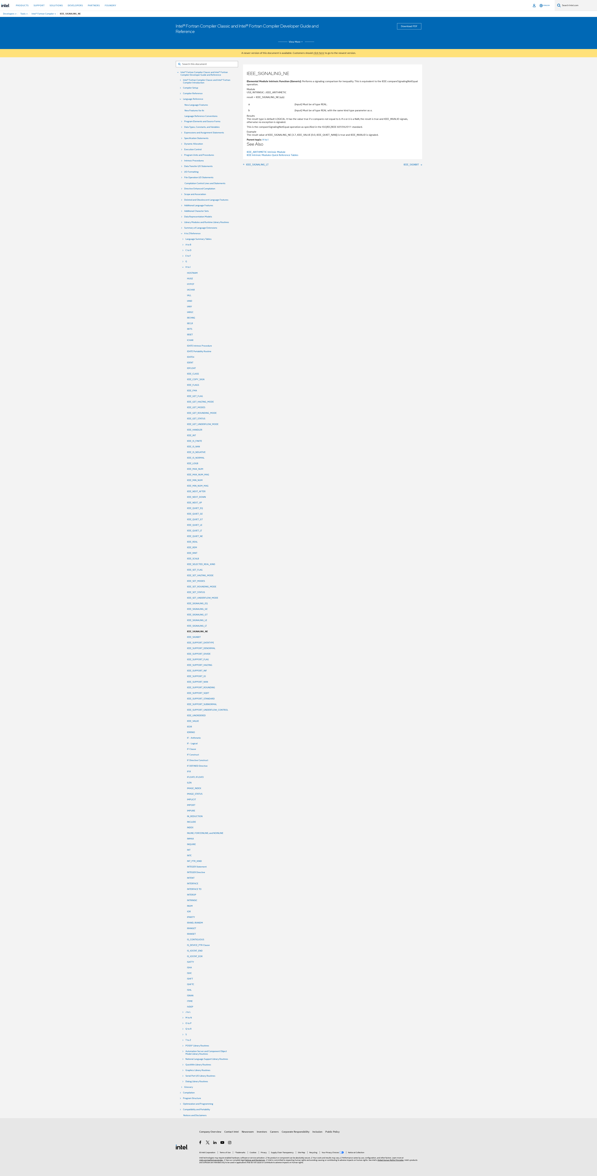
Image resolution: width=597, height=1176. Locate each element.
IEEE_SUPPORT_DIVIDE (199, 653)
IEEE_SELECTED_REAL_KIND (201, 564)
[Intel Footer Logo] (182, 1146)
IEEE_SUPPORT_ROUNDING (201, 687)
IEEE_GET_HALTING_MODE (200, 401)
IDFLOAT (191, 368)
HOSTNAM (192, 273)
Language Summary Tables (198, 239)
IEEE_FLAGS (193, 385)
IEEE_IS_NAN (193, 446)
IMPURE (191, 810)
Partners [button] (94, 5)
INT (188, 849)
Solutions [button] (56, 5)
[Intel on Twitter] (207, 1143)
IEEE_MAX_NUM (195, 469)
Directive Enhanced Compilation (199, 188)
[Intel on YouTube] (222, 1143)
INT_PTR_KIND (194, 861)
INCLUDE (191, 821)
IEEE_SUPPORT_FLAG (198, 659)
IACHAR (191, 289)
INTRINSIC (192, 900)
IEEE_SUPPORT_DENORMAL (201, 648)
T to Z (188, 1040)
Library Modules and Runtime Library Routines (206, 222)
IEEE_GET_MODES (196, 407)
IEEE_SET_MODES (196, 581)
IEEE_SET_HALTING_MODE (200, 575)
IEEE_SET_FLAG (195, 569)
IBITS (189, 329)
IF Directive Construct (197, 760)
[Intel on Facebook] (200, 1143)
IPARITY (191, 917)
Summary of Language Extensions (200, 228)
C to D (188, 250)
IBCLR (190, 323)
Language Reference (193, 99)
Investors (262, 1131)
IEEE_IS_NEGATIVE (196, 452)
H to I (188, 267)
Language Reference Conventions (201, 116)
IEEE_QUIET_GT (195, 519)
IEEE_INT (191, 435)
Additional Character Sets (196, 211)
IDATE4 (190, 357)
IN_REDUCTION (195, 816)
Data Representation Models (198, 216)
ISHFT (190, 978)
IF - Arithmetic (194, 737)
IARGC (190, 312)
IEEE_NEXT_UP (194, 502)
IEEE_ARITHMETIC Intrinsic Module (266, 152)
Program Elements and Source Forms (202, 121)
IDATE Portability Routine (199, 351)
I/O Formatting (191, 172)
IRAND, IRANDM (195, 922)
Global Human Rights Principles (390, 1160)
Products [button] (22, 5)
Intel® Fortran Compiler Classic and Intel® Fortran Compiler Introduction (206, 81)
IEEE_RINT (192, 553)
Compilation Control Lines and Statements (205, 183)
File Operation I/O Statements (198, 177)
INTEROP (191, 894)
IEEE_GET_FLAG (195, 396)
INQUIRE (191, 844)
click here (318, 53)
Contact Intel (231, 1131)
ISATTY (190, 961)
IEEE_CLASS (193, 373)
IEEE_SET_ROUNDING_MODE (201, 586)
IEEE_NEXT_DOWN (196, 497)
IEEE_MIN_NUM (195, 480)
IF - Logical (192, 743)
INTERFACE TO (194, 889)
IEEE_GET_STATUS (196, 418)
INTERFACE (192, 883)
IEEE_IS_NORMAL (195, 457)
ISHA (189, 967)
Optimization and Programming (198, 1104)
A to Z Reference (192, 233)
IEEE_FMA (192, 390)
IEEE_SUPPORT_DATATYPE (200, 642)
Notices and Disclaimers (195, 1115)
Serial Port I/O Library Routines (200, 1076)
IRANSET (191, 933)
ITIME (190, 1001)
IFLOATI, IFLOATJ (195, 777)
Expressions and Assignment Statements (204, 132)
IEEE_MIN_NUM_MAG (197, 485)
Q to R (188, 1029)
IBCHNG (191, 317)
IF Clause (191, 749)
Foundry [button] (110, 5)
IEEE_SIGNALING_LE (197, 620)
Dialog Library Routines (196, 1081)
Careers (274, 1131)
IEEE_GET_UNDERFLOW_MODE (202, 424)
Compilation (189, 1092)
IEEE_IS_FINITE (194, 441)
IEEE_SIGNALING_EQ (197, 603)
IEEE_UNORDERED (196, 715)
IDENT (190, 362)
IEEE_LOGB (192, 463)
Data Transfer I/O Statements (198, 166)
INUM (190, 905)
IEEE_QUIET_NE (195, 536)
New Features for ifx (194, 110)
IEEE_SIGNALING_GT (197, 614)
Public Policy (332, 1131)
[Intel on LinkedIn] (215, 1143)
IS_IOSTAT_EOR (195, 956)
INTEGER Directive (196, 872)
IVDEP (190, 1006)
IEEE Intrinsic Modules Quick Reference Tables (272, 155)
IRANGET (191, 928)
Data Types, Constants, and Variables (202, 127)
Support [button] (39, 5)
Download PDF (409, 26)
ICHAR (190, 340)
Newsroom (248, 1131)
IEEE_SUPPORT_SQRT (198, 693)
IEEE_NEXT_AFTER (196, 491)
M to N (188, 1017)
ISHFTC (190, 984)
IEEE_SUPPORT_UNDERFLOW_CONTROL (207, 709)
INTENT (190, 877)
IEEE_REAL (192, 541)
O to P (188, 1023)
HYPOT (190, 284)
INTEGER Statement (197, 866)
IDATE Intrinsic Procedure (199, 345)
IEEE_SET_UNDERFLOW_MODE (202, 597)
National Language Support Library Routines (206, 1059)
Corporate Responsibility (295, 1131)
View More (295, 41)
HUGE (190, 278)
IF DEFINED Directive (197, 765)
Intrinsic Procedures (194, 160)
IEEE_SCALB (193, 558)
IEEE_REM (192, 547)
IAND (189, 301)
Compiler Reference (193, 93)
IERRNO (191, 732)
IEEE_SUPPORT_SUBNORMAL (202, 704)
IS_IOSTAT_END (195, 950)
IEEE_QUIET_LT (194, 530)
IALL (189, 295)
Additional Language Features (198, 205)
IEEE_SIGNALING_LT (197, 625)
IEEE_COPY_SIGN (195, 379)
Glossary (188, 1087)
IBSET (190, 334)
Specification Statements (196, 138)
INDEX (190, 827)
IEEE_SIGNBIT (194, 637)
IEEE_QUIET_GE (195, 513)
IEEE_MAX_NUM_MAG (198, 474)
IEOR (189, 726)
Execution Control (193, 149)
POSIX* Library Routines (197, 1045)
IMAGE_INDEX (194, 788)
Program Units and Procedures (199, 155)
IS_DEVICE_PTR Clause (198, 945)
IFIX (189, 771)
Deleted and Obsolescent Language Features (206, 200)
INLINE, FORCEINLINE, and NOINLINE (205, 833)
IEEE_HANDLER (194, 429)
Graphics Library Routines (197, 1070)
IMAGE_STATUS (194, 793)
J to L (188, 1012)
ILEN (189, 782)
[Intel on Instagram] (229, 1143)
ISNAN (190, 995)
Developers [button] (75, 5)
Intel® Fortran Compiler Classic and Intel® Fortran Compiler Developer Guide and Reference (204, 73)
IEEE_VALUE (193, 721)
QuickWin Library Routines (198, 1064)
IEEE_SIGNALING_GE (197, 609)
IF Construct (193, 754)
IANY (189, 306)
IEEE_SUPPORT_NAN (197, 681)
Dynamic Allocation (193, 144)
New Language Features (196, 104)
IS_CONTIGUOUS (195, 939)
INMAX (190, 838)
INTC (189, 855)
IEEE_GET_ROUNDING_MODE (202, 413)
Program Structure (192, 1098)
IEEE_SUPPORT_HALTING (199, 665)
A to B (188, 244)
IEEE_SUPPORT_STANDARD (201, 698)
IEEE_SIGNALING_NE (197, 631)
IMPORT (191, 805)
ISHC (189, 973)
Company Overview (210, 1131)
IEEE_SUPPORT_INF (197, 670)
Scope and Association (195, 194)
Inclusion (317, 1131)
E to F (188, 256)
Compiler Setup (190, 88)
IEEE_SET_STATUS (196, 592)
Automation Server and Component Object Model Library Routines (206, 1052)
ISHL (189, 990)
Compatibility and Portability (196, 1109)
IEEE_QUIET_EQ (195, 508)
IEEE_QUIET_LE (194, 525)
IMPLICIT (191, 799)
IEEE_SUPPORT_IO (196, 676)
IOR (189, 911)
